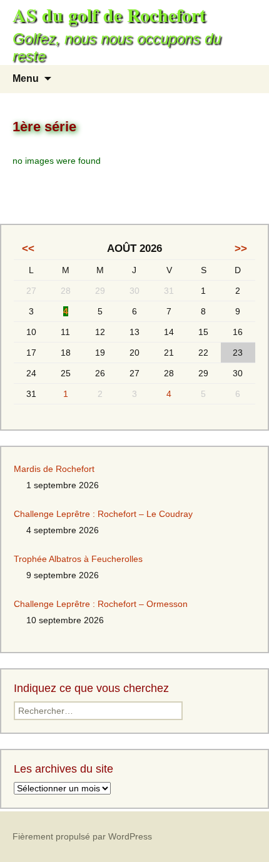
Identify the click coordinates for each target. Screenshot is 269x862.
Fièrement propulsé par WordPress (82, 836)
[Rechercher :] (245, 79)
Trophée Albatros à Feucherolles (78, 559)
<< (28, 248)
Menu (26, 78)
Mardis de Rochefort (54, 469)
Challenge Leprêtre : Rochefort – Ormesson (101, 604)
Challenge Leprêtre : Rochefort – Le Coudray (103, 514)
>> (241, 248)
